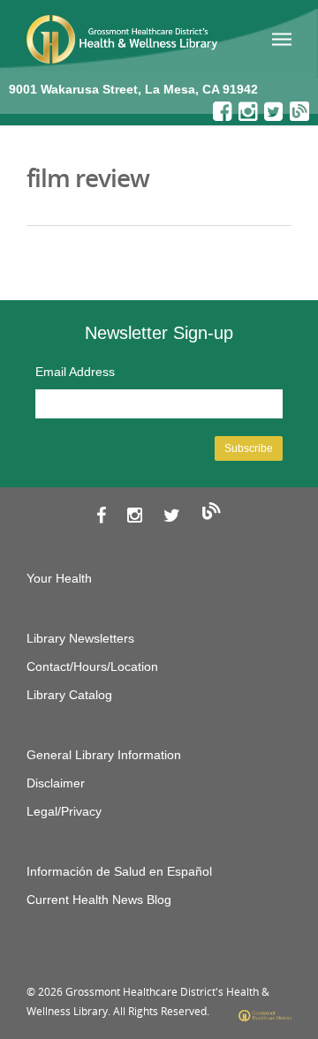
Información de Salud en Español (119, 871)
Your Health (59, 578)
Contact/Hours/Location (92, 666)
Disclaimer (55, 783)
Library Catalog (69, 695)
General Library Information (103, 755)
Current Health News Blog (98, 899)
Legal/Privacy (64, 811)
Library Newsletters (80, 638)
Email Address (75, 372)
